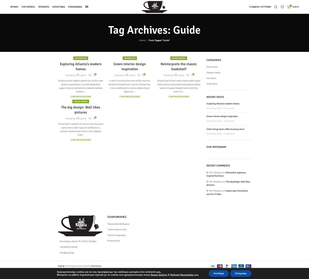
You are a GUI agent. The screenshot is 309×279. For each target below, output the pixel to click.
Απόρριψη (241, 273)
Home (142, 40)
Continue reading (80, 96)
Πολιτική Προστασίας (182, 274)
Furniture (211, 78)
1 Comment (228, 108)
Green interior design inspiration (222, 116)
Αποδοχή (219, 273)
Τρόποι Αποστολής (117, 229)
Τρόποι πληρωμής (116, 235)
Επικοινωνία (113, 240)
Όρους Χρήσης (159, 274)
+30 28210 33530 (68, 247)
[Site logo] (154, 6)
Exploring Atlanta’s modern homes (222, 103)
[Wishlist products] (282, 7)
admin (83, 75)
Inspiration (129, 58)
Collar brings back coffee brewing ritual (225, 129)
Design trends (178, 58)
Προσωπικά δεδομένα (118, 223)
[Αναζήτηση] (276, 7)
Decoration (80, 58)
